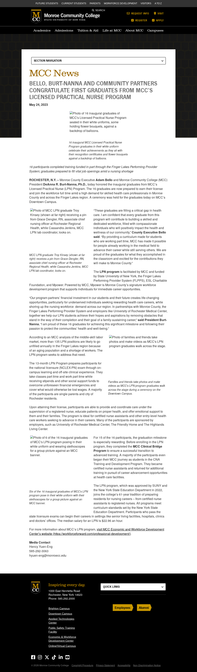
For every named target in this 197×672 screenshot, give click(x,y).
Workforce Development (120, 3)
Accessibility (124, 665)
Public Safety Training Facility (61, 629)
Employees (122, 608)
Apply (159, 20)
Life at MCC (112, 30)
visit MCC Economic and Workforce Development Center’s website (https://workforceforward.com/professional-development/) (96, 531)
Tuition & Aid (88, 30)
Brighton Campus (59, 608)
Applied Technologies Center (61, 620)
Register (140, 20)
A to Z (158, 3)
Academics (42, 30)
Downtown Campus (60, 613)
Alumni (144, 608)
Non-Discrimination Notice (147, 665)
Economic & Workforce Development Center (62, 638)
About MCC (134, 30)
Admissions (64, 30)
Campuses (155, 30)
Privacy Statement (105, 665)
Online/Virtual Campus (62, 645)
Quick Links (111, 586)
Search (100, 10)
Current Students (74, 3)
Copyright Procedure (82, 665)
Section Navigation (48, 60)
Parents (95, 3)
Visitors (146, 3)
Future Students (47, 3)
